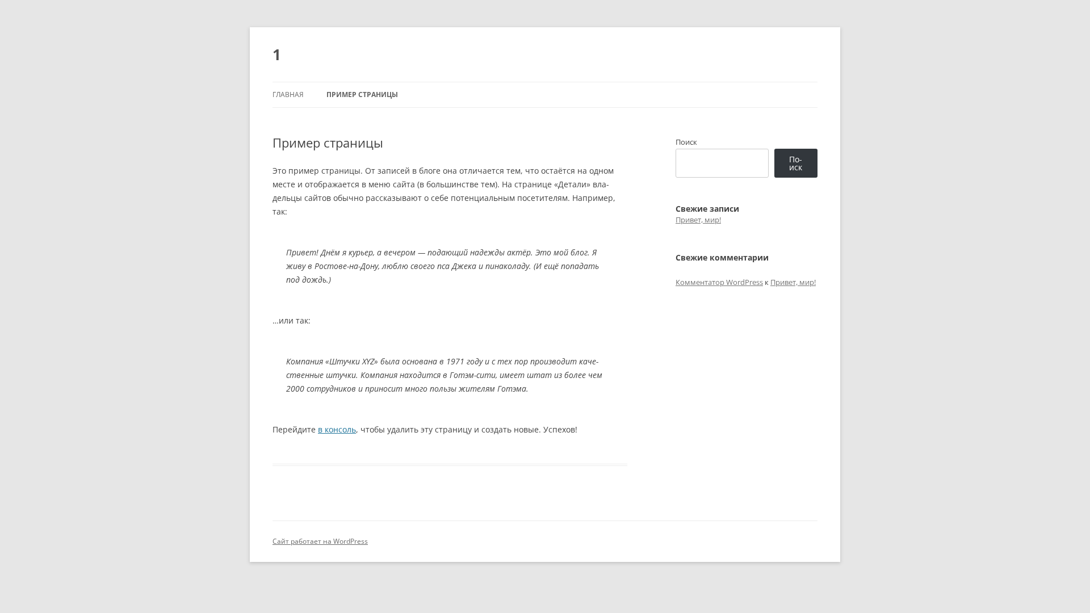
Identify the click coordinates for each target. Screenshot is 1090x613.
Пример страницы (362, 94)
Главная (288, 94)
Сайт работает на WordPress (320, 541)
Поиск (686, 142)
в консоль (337, 429)
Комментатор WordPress (719, 282)
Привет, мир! (698, 220)
